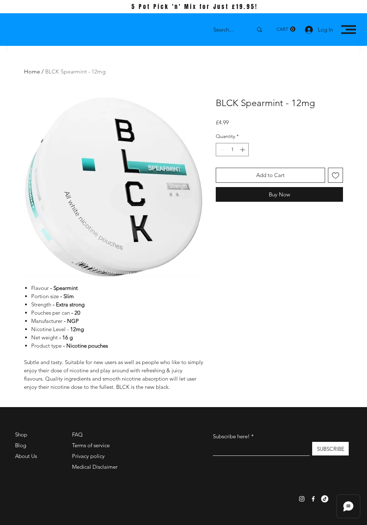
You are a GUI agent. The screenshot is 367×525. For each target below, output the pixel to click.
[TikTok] (324, 498)
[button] (285, 29)
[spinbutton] (232, 149)
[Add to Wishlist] (335, 175)
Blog (20, 445)
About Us (26, 456)
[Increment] (243, 149)
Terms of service (91, 445)
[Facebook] (313, 498)
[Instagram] (301, 498)
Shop (21, 434)
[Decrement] (221, 149)
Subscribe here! (231, 436)
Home (32, 71)
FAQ (77, 434)
